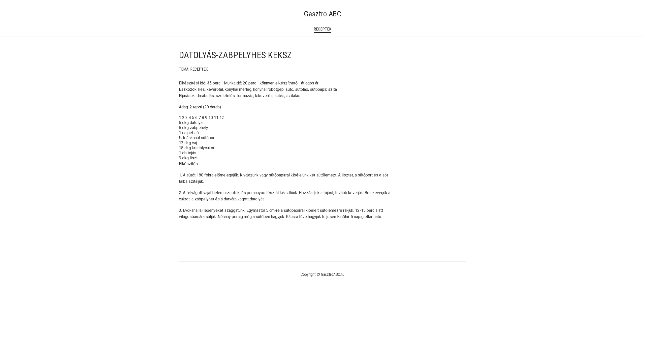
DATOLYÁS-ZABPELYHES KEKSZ (235, 55)
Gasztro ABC (322, 13)
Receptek (322, 29)
